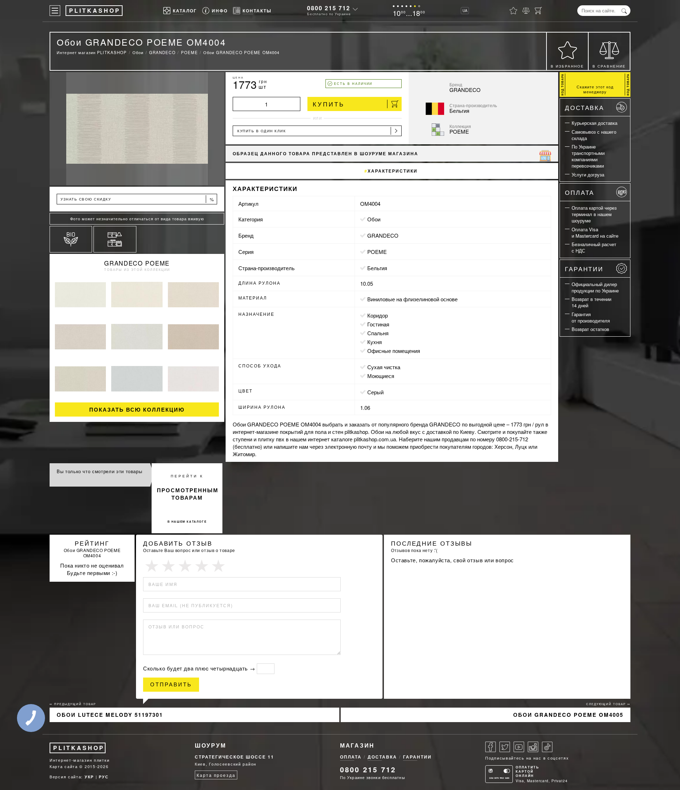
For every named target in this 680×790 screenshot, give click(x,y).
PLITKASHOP (78, 748)
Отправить (171, 684)
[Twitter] (504, 747)
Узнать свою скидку (137, 199)
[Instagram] (533, 747)
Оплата (579, 192)
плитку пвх (271, 439)
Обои (373, 219)
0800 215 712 (328, 8)
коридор (377, 315)
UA (465, 10)
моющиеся (380, 375)
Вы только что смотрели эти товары (99, 471)
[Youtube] (519, 747)
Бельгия (377, 268)
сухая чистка (383, 367)
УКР (89, 776)
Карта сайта (64, 766)
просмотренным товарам (188, 493)
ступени (242, 439)
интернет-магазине (255, 431)
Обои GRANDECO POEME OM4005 (568, 715)
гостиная (378, 324)
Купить (329, 103)
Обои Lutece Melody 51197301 (110, 715)
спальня (378, 333)
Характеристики (393, 171)
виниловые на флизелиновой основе (412, 299)
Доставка (584, 107)
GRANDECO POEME (137, 263)
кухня (374, 341)
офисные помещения (393, 350)
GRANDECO (382, 235)
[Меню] (55, 10)
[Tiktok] (547, 747)
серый (375, 392)
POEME (377, 251)
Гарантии (584, 268)
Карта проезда (216, 775)
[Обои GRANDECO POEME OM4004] (137, 128)
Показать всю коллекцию (137, 409)
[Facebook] (490, 747)
